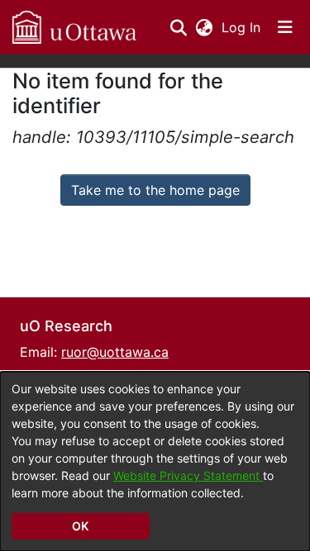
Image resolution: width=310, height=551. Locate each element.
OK (80, 526)
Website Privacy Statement (188, 475)
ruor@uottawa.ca (115, 352)
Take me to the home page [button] (155, 190)
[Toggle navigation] (285, 27)
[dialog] (155, 461)
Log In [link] (242, 27)
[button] (74, 27)
